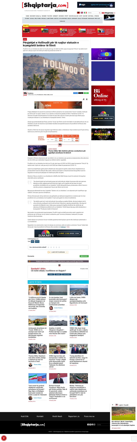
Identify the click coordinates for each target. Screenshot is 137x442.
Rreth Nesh (57, 416)
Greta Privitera (58, 308)
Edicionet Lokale (35, 16)
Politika (51, 274)
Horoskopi (74, 18)
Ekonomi (61, 16)
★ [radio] (48, 247)
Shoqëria (58, 274)
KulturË (85, 16)
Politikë (49, 16)
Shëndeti (55, 16)
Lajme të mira (49, 18)
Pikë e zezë (97, 18)
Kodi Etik (24, 416)
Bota (25, 39)
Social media (67, 274)
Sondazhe (62, 21)
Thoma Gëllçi (37, 364)
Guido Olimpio (38, 398)
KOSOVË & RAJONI (73, 16)
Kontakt (40, 416)
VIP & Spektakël (63, 18)
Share (76, 93)
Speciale (43, 18)
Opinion (96, 16)
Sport (66, 16)
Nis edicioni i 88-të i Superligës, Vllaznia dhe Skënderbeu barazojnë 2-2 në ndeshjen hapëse (123, 423)
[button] (4, 438)
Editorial (91, 16)
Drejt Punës (38, 18)
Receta (69, 18)
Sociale (32, 18)
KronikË (44, 16)
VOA (68, 227)
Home (27, 16)
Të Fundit (27, 18)
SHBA (32, 241)
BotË (80, 16)
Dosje (79, 18)
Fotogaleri (84, 18)
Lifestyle (56, 18)
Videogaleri (91, 18)
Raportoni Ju (73, 416)
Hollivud (63, 227)
